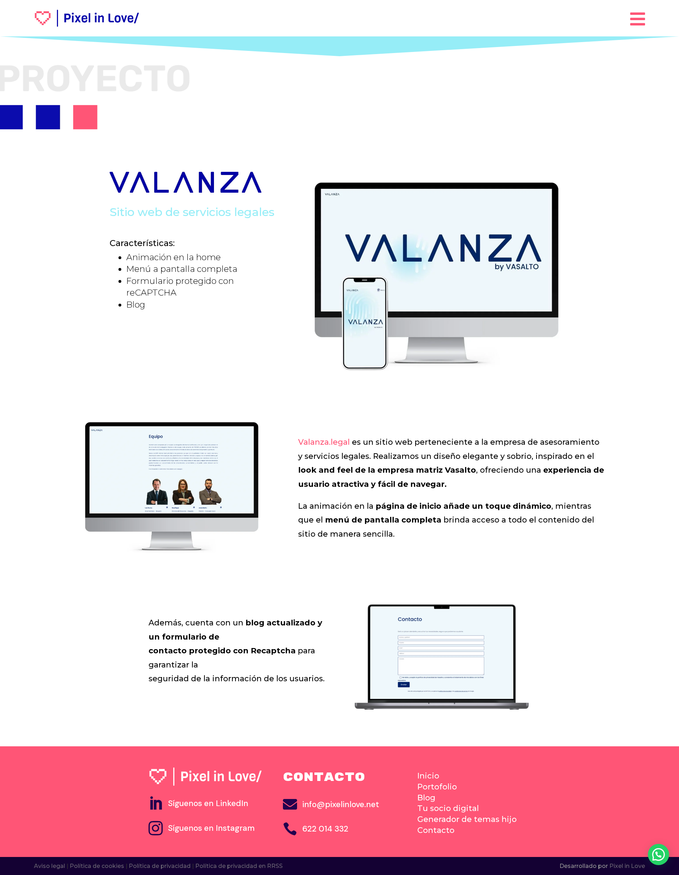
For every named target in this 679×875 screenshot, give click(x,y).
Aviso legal (49, 866)
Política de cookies (97, 866)
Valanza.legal (324, 442)
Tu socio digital (448, 808)
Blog (426, 798)
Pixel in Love (627, 866)
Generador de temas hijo (467, 819)
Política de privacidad (160, 866)
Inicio (428, 776)
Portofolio (437, 787)
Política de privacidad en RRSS (239, 866)
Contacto (435, 830)
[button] (658, 854)
